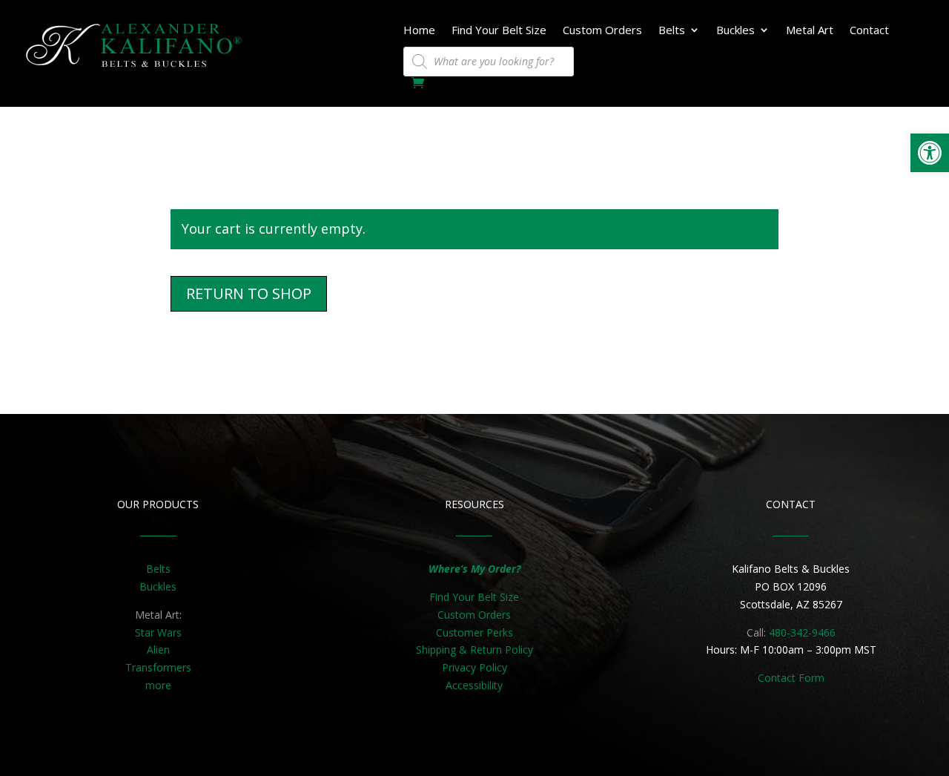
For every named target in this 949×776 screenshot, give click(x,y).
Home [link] (419, 30)
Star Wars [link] (158, 632)
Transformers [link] (158, 667)
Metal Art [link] (809, 30)
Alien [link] (158, 649)
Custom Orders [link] (602, 30)
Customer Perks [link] (474, 632)
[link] (929, 153)
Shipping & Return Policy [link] (474, 649)
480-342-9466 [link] (802, 632)
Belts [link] (671, 30)
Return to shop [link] (248, 293)
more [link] (158, 685)
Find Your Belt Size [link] (499, 30)
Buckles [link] (735, 30)
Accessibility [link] (474, 685)
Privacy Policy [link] (474, 667)
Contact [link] (869, 30)
